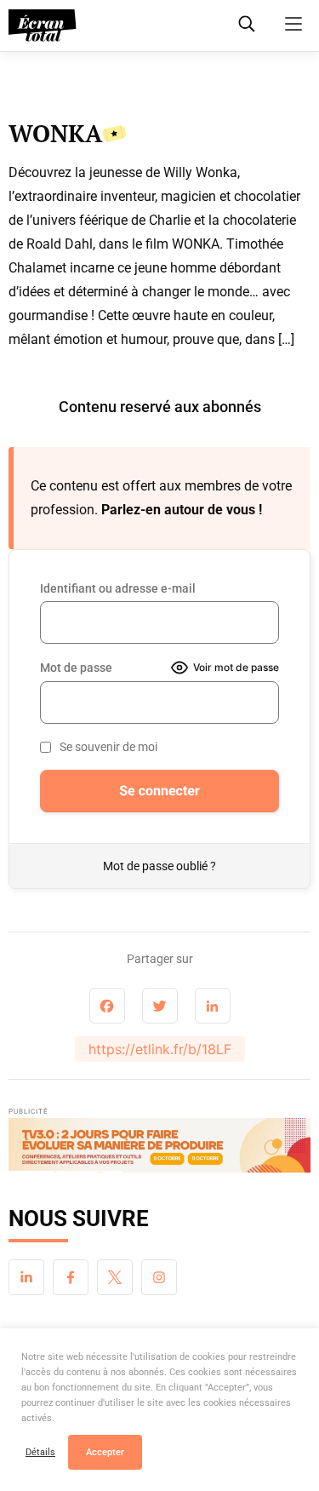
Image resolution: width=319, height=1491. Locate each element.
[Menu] (293, 23)
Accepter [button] (105, 1452)
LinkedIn (26, 1277)
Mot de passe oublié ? (159, 866)
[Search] (246, 23)
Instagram (159, 1277)
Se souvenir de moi (108, 747)
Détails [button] (40, 1452)
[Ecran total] (43, 25)
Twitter (115, 1277)
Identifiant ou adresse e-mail (118, 588)
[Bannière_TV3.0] (159, 1149)
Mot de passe (76, 667)
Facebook (70, 1277)
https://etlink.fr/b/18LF (159, 1049)
